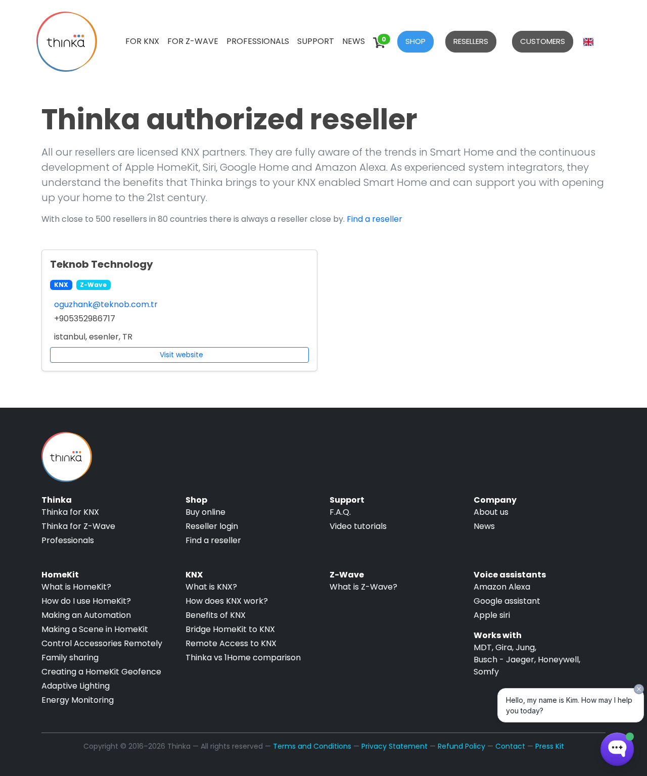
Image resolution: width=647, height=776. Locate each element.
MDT (483, 647)
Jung (525, 647)
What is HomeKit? (76, 587)
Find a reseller (374, 219)
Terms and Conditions (312, 746)
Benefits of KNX (216, 615)
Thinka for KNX (70, 512)
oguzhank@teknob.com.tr (106, 304)
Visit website (181, 355)
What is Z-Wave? (363, 587)
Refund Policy (461, 746)
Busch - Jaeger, (505, 659)
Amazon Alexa (502, 587)
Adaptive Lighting (75, 686)
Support (315, 41)
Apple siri (492, 615)
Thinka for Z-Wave (78, 526)
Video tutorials (358, 526)
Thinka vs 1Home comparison (243, 657)
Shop (415, 41)
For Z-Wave (192, 41)
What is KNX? (211, 587)
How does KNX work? (227, 601)
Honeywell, (559, 659)
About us (491, 512)
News (353, 41)
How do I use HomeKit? (86, 601)
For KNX (142, 41)
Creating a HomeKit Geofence (101, 671)
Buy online (205, 512)
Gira (503, 647)
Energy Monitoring (77, 700)
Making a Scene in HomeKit (94, 629)
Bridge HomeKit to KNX (230, 629)
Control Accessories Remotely (101, 643)
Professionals (257, 41)
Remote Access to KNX (231, 643)
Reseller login (212, 526)
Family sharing (70, 657)
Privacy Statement (394, 746)
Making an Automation (86, 615)
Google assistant (507, 601)
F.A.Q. (340, 512)
